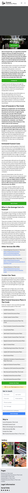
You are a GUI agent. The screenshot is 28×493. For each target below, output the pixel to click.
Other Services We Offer (9, 429)
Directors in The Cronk (7, 473)
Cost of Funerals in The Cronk (10, 422)
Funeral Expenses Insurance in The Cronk (11, 475)
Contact (3, 481)
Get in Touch (14, 203)
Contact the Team (14, 383)
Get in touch (14, 45)
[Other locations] (21, 3)
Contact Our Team (7, 431)
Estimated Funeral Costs (9, 424)
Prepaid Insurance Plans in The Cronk (10, 480)
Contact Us (14, 80)
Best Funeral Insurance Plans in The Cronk (13, 433)
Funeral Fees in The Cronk (7, 476)
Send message (14, 413)
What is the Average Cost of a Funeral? (12, 426)
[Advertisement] (14, 21)
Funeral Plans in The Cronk (8, 478)
